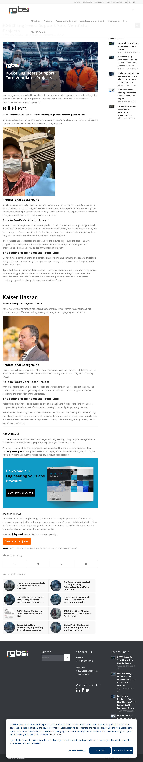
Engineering (45, 548)
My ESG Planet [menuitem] (38, 32)
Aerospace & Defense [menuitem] (66, 21)
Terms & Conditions (111, 758)
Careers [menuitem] (77, 2)
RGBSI (8, 439)
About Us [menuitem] (35, 21)
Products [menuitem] (48, 21)
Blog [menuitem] (108, 2)
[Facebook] (130, 2)
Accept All (100, 750)
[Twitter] (134, 2)
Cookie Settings (77, 750)
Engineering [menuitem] (113, 21)
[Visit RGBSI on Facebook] (82, 690)
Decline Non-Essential (122, 750)
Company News (31, 548)
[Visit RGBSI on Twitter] (87, 690)
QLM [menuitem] (125, 21)
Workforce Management (64, 548)
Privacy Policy (55, 734)
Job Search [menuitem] (87, 2)
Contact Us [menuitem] (117, 2)
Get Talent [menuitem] (99, 2)
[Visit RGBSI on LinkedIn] (78, 690)
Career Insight (16, 548)
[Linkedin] (125, 2)
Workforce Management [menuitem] (92, 21)
